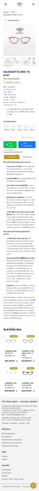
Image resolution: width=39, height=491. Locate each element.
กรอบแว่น (5, 456)
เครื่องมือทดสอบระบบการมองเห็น (12, 440)
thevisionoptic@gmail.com (15, 415)
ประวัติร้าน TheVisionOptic (10, 446)
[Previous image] (6, 40)
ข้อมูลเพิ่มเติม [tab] (27, 157)
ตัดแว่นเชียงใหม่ (6, 437)
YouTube (22, 423)
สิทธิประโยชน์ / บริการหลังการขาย (12, 443)
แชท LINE (11, 144)
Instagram (13, 423)
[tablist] (19, 157)
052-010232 (13, 412)
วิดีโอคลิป (4, 476)
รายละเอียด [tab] (12, 157)
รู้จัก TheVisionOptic (8, 433)
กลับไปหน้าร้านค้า (13, 20)
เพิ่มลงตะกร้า (29, 137)
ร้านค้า (13, 12)
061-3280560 (22, 412)
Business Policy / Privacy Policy (13, 479)
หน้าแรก (5, 12)
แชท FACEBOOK (28, 144)
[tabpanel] (19, 240)
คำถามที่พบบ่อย (6, 470)
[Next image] (33, 40)
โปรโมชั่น (4, 459)
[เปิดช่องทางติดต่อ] (33, 485)
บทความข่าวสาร (6, 473)
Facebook (5, 423)
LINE (27, 423)
